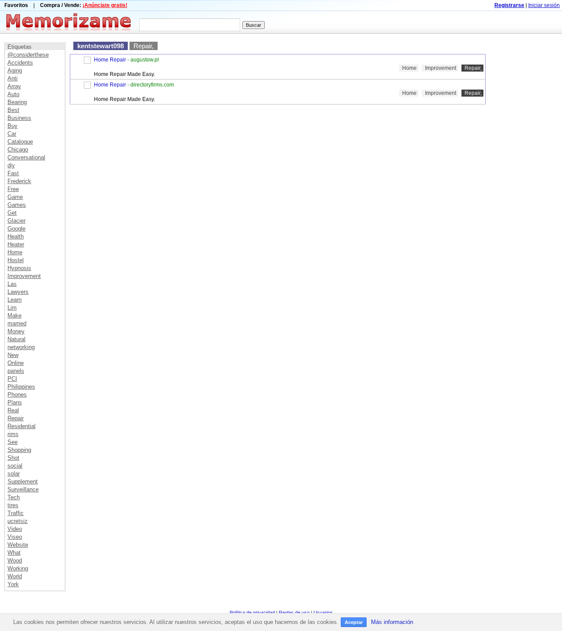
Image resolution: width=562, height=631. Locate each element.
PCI (12, 378)
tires (12, 505)
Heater (15, 244)
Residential (21, 426)
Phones (17, 394)
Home (14, 252)
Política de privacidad (252, 612)
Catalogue (20, 141)
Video (14, 529)
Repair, (143, 46)
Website (17, 544)
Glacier (16, 220)
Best (13, 110)
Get (12, 212)
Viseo (14, 537)
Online (15, 363)
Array (14, 86)
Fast (13, 173)
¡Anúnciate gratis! (105, 5)
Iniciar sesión (544, 5)
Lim (12, 307)
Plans (14, 402)
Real (13, 410)
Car (11, 133)
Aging (14, 70)
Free (13, 189)
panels (15, 371)
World (14, 576)
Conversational (26, 157)
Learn (14, 299)
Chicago (17, 149)
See (12, 442)
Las (12, 284)
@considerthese (28, 54)
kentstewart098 (100, 46)
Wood (14, 560)
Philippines (21, 386)
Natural (16, 339)
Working (17, 568)
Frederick (19, 181)
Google (16, 228)
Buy (12, 126)
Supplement (22, 481)
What (14, 552)
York (13, 584)
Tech (13, 497)
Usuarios (323, 612)
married (16, 323)
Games (16, 205)
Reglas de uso (294, 612)
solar (13, 473)
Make (14, 315)
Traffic (15, 513)
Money (16, 331)
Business (19, 118)
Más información (392, 622)
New (12, 355)
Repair (15, 418)
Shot (13, 457)
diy (11, 165)
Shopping (19, 450)
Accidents (20, 62)
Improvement (24, 276)
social (14, 465)
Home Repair (110, 60)
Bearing (17, 102)
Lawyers (18, 291)
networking (21, 347)
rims (12, 434)
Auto (13, 94)
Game (15, 197)
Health (15, 236)
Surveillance (23, 489)
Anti (12, 78)
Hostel (15, 260)
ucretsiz (17, 521)
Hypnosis (19, 268)
